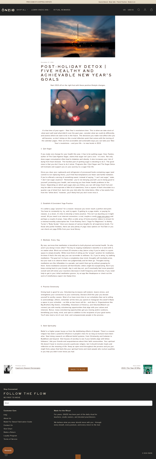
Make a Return (10, 432)
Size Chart (8, 429)
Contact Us (8, 425)
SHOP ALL (21, 10)
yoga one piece (103, 216)
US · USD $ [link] (128, 10)
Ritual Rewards (62, 10)
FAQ (5, 415)
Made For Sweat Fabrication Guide (18, 422)
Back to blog (78, 369)
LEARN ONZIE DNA (39, 10)
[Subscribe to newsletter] (150, 403)
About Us (7, 418)
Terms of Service (10, 439)
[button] (138, 9)
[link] (145, 9)
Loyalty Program (10, 436)
